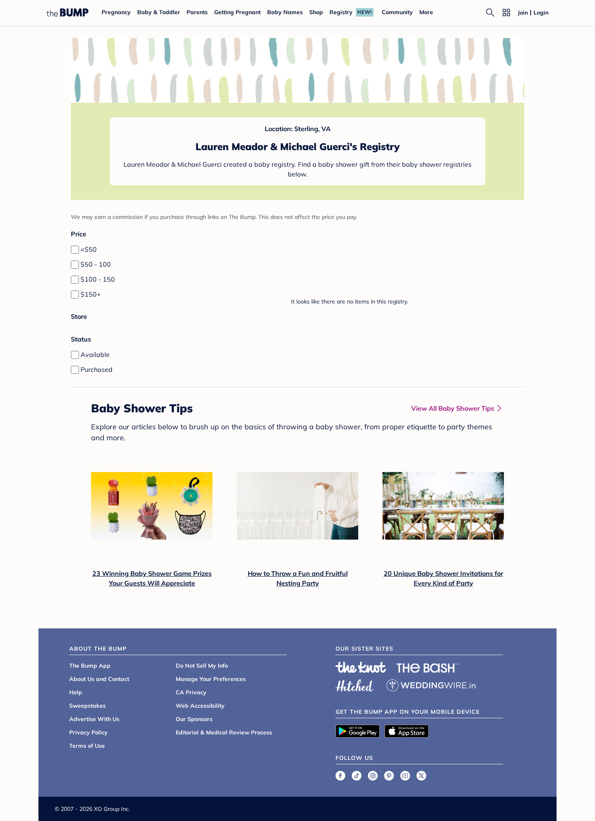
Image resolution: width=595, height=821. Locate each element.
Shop (316, 12)
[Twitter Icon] (421, 776)
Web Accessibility (200, 705)
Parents (197, 12)
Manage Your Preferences (211, 679)
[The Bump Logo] (68, 12)
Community (397, 12)
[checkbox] (75, 250)
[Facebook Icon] (340, 776)
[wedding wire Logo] (431, 684)
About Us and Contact (99, 679)
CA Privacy (191, 692)
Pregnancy (116, 12)
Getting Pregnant (237, 12)
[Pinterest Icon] (389, 776)
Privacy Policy (88, 732)
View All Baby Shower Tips (452, 408)
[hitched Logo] (355, 684)
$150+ (91, 294)
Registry (341, 12)
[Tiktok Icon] (356, 776)
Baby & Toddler (158, 12)
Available (95, 354)
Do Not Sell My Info (202, 665)
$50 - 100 (96, 264)
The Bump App (89, 665)
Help (75, 692)
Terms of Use (87, 745)
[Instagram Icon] (373, 776)
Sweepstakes (87, 705)
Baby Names (285, 12)
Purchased (97, 369)
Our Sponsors (194, 719)
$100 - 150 (98, 279)
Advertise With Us (94, 719)
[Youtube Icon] (405, 776)
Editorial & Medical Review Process (224, 732)
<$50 (89, 249)
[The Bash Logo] (427, 668)
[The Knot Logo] (361, 667)
